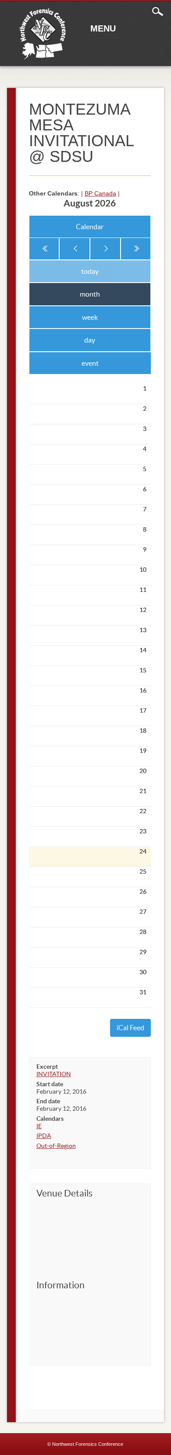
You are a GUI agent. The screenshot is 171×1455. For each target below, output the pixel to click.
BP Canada (100, 193)
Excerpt (47, 1066)
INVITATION (53, 1073)
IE (39, 1126)
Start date (49, 1084)
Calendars (50, 1118)
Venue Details (64, 1193)
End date (48, 1101)
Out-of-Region (56, 1145)
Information (60, 1285)
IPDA (43, 1135)
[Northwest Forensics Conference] (43, 58)
